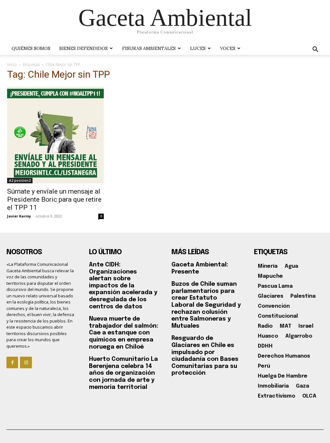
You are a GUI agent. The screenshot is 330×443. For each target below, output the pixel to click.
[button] (315, 50)
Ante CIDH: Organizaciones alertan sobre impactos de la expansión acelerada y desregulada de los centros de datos (123, 286)
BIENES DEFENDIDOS (83, 48)
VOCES (227, 48)
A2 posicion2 (20, 180)
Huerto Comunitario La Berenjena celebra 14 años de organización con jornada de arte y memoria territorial (123, 373)
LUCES (198, 48)
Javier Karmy (19, 216)
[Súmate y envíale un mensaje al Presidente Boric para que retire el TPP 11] (55, 135)
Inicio (12, 64)
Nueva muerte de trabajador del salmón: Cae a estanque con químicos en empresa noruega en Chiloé (123, 333)
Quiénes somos (31, 48)
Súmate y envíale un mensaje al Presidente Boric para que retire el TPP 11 (54, 199)
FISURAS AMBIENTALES (149, 48)
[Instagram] (26, 362)
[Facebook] (12, 362)
